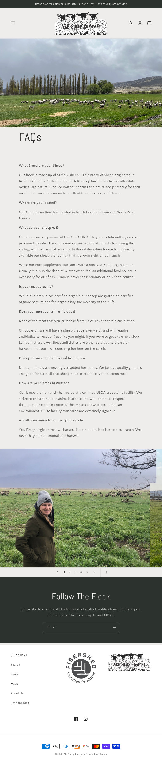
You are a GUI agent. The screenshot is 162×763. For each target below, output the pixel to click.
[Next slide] (94, 572)
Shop (14, 674)
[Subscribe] (114, 627)
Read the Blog (20, 703)
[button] (12, 23)
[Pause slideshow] (105, 572)
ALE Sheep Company (74, 754)
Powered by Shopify (96, 754)
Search (15, 664)
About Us (17, 693)
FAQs (14, 683)
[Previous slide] (57, 572)
